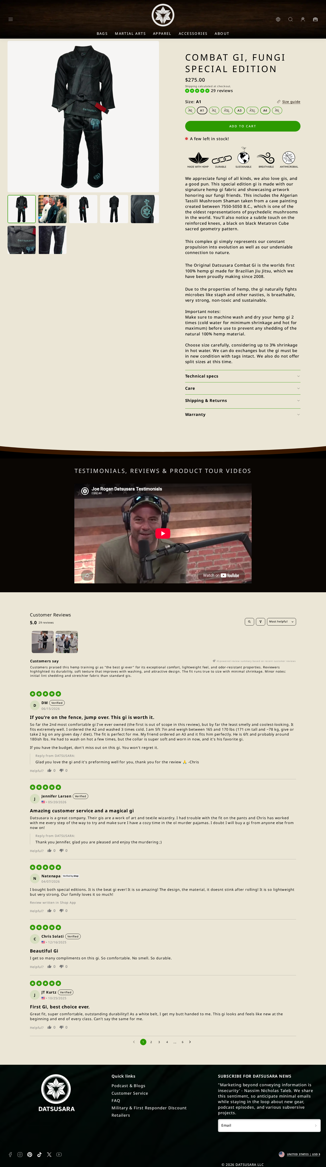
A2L (228, 111)
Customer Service (130, 1093)
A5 (278, 111)
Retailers (121, 1115)
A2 (215, 111)
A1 (202, 110)
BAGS (102, 33)
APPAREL (162, 33)
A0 (192, 111)
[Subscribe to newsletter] (316, 1125)
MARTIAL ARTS (130, 33)
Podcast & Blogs (128, 1085)
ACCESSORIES (193, 33)
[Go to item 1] (43, 642)
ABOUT (222, 33)
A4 (265, 110)
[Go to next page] (191, 1042)
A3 (240, 110)
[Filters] (260, 622)
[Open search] (249, 622)
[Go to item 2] (67, 642)
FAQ (116, 1100)
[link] (278, 19)
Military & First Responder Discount (149, 1107)
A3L (254, 111)
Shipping (191, 86)
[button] (10, 19)
